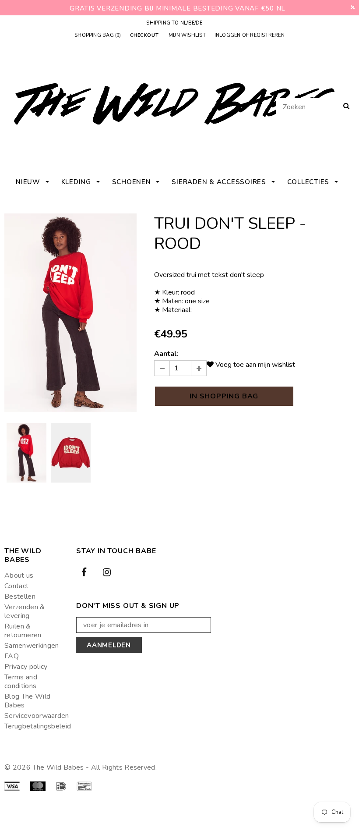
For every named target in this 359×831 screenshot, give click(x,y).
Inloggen (228, 35)
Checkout (144, 35)
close (353, 7)
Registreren (267, 35)
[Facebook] (84, 572)
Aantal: (166, 353)
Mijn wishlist (187, 35)
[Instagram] (107, 572)
